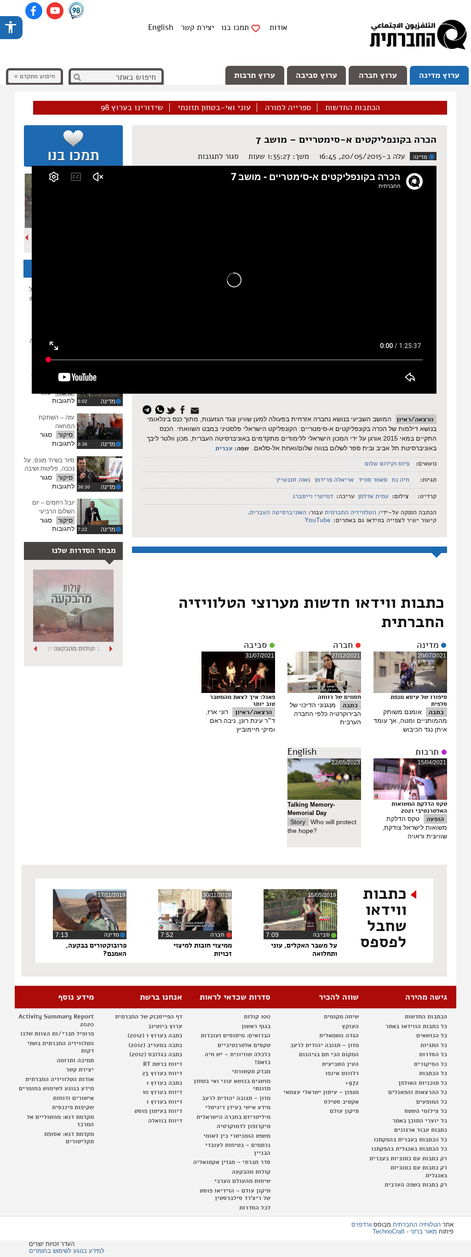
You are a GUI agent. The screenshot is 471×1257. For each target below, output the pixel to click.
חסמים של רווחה (339, 697)
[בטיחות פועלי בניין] (73, 639)
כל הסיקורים (430, 1064)
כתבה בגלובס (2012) (155, 1054)
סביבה (255, 645)
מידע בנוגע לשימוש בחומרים (56, 1088)
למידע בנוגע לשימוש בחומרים (66, 1250)
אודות (278, 27)
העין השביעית (340, 1064)
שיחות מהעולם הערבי (242, 1181)
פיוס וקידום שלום (387, 463)
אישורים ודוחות (73, 1098)
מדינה (420, 157)
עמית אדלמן (373, 496)
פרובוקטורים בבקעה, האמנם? (96, 949)
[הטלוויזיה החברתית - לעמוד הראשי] (418, 36)
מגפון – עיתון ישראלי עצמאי (321, 1092)
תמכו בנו (235, 27)
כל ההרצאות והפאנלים (417, 1092)
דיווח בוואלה (165, 1121)
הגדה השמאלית (339, 1035)
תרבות (427, 752)
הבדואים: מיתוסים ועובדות (235, 1035)
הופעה (435, 819)
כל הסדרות (433, 1054)
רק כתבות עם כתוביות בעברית (408, 1158)
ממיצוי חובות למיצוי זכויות (202, 949)
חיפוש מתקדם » (34, 76)
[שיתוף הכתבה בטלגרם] (149, 409)
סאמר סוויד (372, 479)
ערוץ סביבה (316, 75)
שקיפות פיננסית (73, 1107)
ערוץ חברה (378, 75)
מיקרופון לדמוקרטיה (243, 1126)
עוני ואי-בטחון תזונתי (214, 108)
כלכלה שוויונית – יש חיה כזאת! (237, 1058)
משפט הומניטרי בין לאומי (236, 1136)
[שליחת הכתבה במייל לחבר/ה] (196, 409)
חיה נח (400, 479)
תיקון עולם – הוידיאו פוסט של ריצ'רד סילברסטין (235, 1195)
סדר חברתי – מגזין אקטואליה (231, 1162)
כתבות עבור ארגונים (420, 1130)
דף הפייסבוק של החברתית (148, 1017)
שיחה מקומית (341, 1017)
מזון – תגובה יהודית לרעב (324, 1045)
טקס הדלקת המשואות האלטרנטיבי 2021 (419, 807)
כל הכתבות (433, 1073)
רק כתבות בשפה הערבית (416, 1185)
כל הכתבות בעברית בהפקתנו (410, 1139)
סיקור (65, 434)
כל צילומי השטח (425, 1111)
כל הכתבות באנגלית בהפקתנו (409, 1149)
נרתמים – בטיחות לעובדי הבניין (237, 1149)
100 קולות (257, 1017)
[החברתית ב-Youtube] (54, 10)
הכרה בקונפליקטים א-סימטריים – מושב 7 (346, 139)
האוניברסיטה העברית (278, 512)
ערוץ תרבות (254, 75)
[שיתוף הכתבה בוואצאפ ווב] (161, 409)
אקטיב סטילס (341, 1102)
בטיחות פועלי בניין (73, 648)
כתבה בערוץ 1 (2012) (154, 1035)
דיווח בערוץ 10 (162, 1092)
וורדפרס (361, 1224)
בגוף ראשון (255, 1026)
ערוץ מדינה (439, 75)
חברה (343, 645)
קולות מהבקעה (251, 1172)
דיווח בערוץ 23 (162, 1073)
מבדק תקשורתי (251, 1071)
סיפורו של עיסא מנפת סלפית (419, 700)
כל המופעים (431, 1102)
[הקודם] (111, 649)
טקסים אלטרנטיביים (244, 1045)
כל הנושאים (431, 1035)
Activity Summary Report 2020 (56, 1021)
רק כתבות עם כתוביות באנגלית (419, 1172)
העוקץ (350, 1026)
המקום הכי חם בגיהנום (329, 1054)
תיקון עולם (344, 1111)
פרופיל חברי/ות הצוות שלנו (57, 1034)
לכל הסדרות (254, 1208)
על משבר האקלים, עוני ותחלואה (304, 949)
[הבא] (27, 237)
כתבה (436, 712)
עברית (224, 448)
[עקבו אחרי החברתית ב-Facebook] (33, 10)
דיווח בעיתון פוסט (158, 1111)
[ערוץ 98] (76, 11)
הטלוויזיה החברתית (350, 512)
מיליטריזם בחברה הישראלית (233, 1117)
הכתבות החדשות (352, 108)
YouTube (317, 520)
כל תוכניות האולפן (422, 1083)
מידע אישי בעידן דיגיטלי (237, 1107)
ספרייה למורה (288, 108)
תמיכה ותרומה (75, 1060)
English (160, 27)
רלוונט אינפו (342, 1073)
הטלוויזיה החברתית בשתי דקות (60, 1047)
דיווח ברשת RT (162, 1064)
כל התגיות (433, 1045)
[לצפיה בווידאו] (100, 426)
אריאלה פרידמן (334, 479)
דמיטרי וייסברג (313, 496)
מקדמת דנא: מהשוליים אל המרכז (60, 1121)
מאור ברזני (423, 1231)
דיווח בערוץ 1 (164, 1102)
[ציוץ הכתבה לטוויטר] (172, 409)
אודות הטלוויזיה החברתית (59, 1079)
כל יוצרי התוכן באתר (419, 1121)
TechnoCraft (389, 1231)
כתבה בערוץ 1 (164, 1083)
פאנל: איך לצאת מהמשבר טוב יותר (242, 700)
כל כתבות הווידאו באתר (416, 1026)
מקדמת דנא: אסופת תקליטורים (69, 1138)
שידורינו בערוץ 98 (132, 108)
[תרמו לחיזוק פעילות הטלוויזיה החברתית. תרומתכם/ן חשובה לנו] (73, 146)
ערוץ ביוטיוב (165, 1026)
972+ (352, 1083)
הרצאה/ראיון (414, 419)
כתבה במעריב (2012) (155, 1045)
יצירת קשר (197, 27)
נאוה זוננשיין (293, 479)
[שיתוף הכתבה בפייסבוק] (184, 409)
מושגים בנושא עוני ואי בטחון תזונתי (232, 1085)
